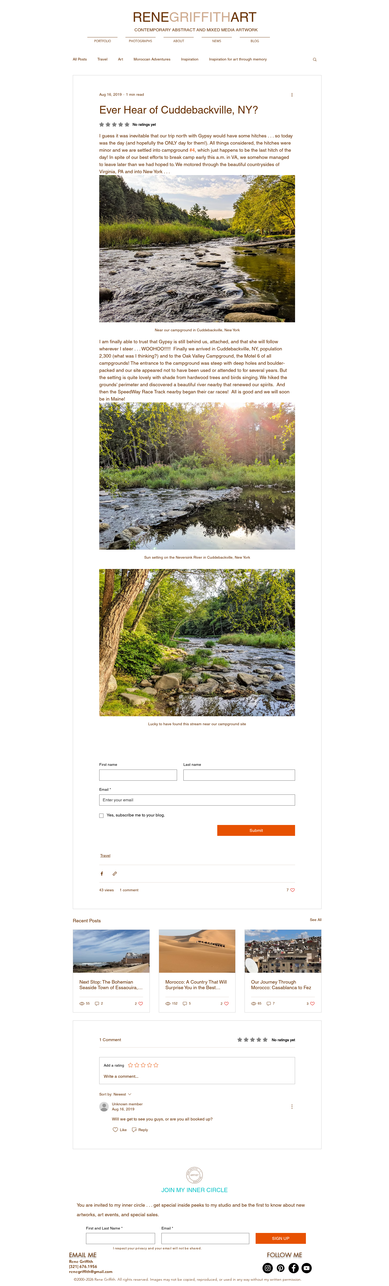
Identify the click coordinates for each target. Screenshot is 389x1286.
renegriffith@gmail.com (90, 1271)
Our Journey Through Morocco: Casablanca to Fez (281, 984)
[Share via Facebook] (101, 873)
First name (108, 764)
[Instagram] (268, 1268)
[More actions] (292, 94)
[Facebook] (293, 1268)
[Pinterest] (280, 1268)
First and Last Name (104, 1228)
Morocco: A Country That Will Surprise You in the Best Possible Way (196, 984)
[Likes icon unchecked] (115, 1130)
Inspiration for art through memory (238, 59)
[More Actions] (292, 1106)
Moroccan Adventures (152, 59)
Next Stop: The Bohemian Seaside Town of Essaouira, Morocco (108, 984)
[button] (140, 38)
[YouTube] (306, 1268)
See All (316, 920)
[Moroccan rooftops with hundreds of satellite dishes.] (283, 951)
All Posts (80, 59)
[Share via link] (114, 873)
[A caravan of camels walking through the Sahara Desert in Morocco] (197, 951)
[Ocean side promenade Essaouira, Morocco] (111, 951)
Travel (102, 59)
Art (120, 59)
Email (105, 789)
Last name (192, 764)
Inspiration (189, 59)
